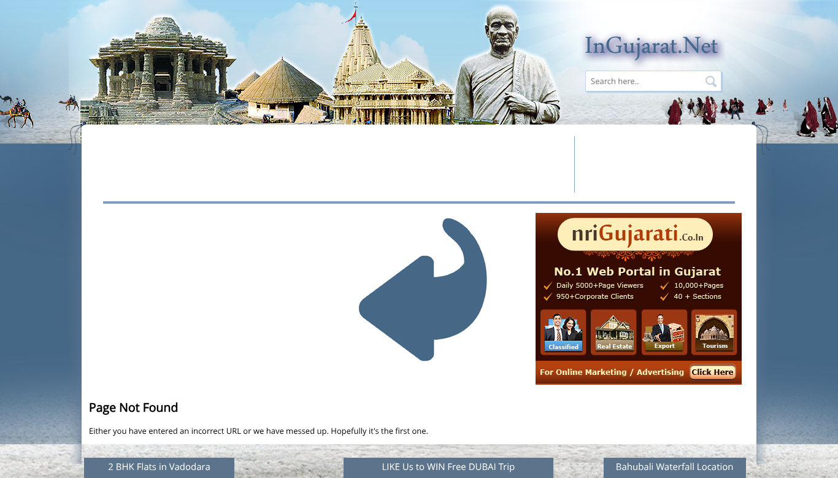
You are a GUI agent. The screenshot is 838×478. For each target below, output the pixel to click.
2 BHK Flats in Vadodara (159, 467)
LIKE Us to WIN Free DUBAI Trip (448, 467)
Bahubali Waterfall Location (675, 467)
